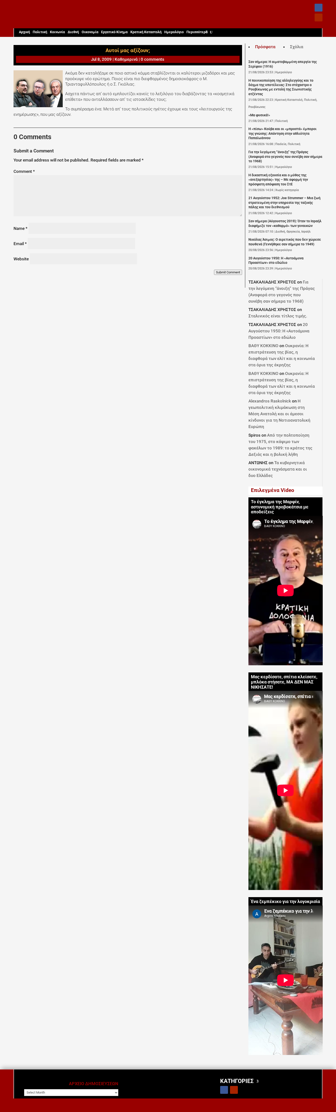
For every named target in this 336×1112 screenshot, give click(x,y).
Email (20, 243)
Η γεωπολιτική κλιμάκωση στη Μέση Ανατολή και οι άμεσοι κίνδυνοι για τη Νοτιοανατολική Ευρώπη (279, 414)
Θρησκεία (293, 231)
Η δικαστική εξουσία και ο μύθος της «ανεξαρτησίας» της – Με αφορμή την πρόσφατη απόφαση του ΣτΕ (278, 179)
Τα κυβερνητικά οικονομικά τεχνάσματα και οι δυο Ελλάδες (277, 469)
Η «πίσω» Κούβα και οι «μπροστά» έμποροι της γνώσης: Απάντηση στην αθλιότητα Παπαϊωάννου (282, 133)
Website (21, 258)
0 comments (152, 59)
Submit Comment (228, 272)
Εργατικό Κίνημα (114, 32)
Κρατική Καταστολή (146, 32)
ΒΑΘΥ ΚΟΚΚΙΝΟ (263, 345)
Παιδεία (280, 144)
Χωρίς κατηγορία (287, 190)
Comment (24, 171)
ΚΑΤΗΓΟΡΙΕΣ (237, 1081)
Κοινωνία (57, 32)
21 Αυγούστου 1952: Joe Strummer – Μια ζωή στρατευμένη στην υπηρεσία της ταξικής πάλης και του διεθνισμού (284, 202)
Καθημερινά (126, 59)
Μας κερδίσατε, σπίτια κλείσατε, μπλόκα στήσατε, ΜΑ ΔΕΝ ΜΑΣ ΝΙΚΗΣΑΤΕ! (284, 682)
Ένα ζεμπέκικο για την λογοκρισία (285, 901)
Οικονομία (90, 32)
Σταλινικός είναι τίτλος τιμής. (277, 315)
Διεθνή (73, 32)
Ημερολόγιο (174, 32)
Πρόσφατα (265, 46)
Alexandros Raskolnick (269, 401)
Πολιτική (40, 32)
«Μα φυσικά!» (259, 115)
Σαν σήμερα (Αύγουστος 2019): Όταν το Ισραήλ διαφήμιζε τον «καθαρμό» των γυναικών (284, 223)
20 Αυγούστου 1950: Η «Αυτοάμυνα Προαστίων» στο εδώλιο (276, 260)
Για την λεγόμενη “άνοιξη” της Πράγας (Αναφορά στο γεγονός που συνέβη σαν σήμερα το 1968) (285, 156)
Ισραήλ (306, 231)
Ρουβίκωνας (256, 107)
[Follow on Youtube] (318, 17)
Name (21, 228)
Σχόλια (296, 46)
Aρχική (24, 32)
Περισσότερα (197, 32)
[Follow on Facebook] (318, 8)
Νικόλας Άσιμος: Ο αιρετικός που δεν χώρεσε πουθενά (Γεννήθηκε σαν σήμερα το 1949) (284, 241)
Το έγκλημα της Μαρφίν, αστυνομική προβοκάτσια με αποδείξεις (279, 507)
